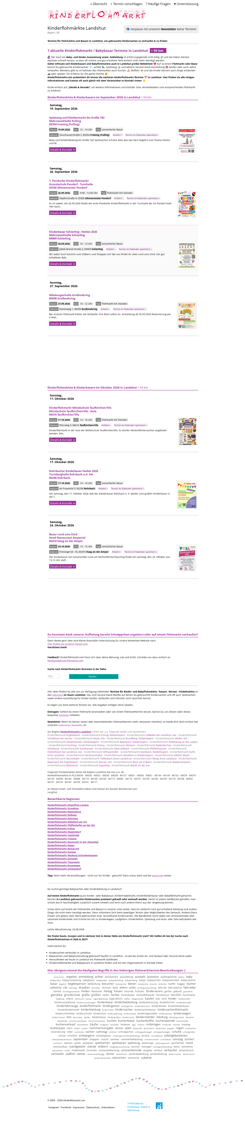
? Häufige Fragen (158, 4)
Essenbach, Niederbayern (144, 751)
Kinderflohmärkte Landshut (77, 28)
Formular (64, 715)
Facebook (66, 1107)
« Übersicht (98, 4)
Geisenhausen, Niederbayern (73, 741)
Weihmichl (63, 765)
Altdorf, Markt (172, 755)
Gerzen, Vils (96, 762)
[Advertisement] (123, 359)
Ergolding (95, 765)
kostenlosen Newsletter (70, 725)
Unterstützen (108, 1107)
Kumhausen (77, 748)
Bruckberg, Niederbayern (130, 738)
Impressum (79, 1107)
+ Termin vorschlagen (126, 4)
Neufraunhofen (84, 755)
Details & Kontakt (61, 149)
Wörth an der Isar (131, 765)
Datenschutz (93, 1107)
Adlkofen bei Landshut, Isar (151, 735)
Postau (91, 745)
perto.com (157, 875)
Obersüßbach (112, 748)
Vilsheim (121, 745)
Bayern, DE (54, 32)
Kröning (62, 745)
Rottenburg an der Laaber (174, 741)
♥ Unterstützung (186, 4)
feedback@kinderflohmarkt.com (65, 660)
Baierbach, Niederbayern (124, 741)
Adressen (57, 694)
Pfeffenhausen (148, 748)
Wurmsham (63, 758)
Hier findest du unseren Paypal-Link (68, 643)
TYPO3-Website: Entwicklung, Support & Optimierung (139, 1107)
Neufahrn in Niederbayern (128, 755)
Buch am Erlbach (133, 762)
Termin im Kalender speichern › (141, 135)
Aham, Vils (89, 738)
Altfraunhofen (101, 751)
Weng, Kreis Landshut (155, 758)
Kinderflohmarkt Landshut (75, 731)
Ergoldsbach (64, 735)
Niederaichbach (172, 762)
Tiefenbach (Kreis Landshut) (106, 758)
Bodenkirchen (154, 745)
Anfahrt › (117, 135)
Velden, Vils (171, 738)
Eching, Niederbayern (103, 735)
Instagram (53, 1107)
